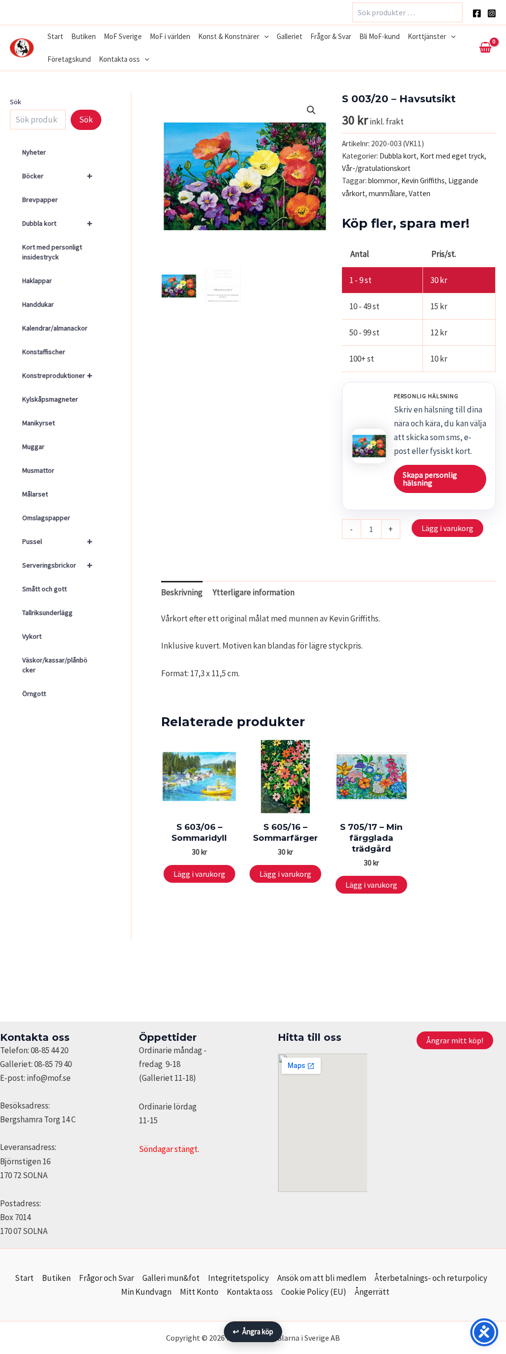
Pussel (57, 541)
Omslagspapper (46, 517)
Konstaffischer (43, 351)
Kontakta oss (119, 59)
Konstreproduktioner (57, 375)
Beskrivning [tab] (182, 592)
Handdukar (38, 304)
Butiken (83, 36)
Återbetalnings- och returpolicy (431, 1277)
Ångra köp (253, 1331)
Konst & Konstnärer (228, 36)
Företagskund (69, 59)
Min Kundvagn (146, 1291)
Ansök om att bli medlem (321, 1277)
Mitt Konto (199, 1291)
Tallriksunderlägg (47, 612)
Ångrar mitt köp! (454, 1040)
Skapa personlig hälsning (430, 479)
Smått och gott (44, 588)
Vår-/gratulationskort (376, 168)
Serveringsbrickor (57, 565)
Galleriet (289, 36)
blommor (383, 180)
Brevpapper (40, 199)
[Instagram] (491, 13)
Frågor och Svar (106, 1277)
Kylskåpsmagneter (50, 399)
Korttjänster (427, 36)
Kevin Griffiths (423, 180)
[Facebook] (476, 13)
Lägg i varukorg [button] (199, 874)
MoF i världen (170, 36)
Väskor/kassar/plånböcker (54, 665)
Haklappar (37, 280)
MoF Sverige (123, 36)
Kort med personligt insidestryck (52, 252)
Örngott (34, 693)
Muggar (33, 446)
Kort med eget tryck (452, 156)
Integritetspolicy (238, 1277)
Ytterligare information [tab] (253, 592)
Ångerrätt (372, 1291)
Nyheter (34, 152)
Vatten (419, 193)
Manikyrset (38, 422)
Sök (15, 101)
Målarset (35, 494)
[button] (264, 36)
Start (55, 36)
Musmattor (38, 470)
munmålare (387, 193)
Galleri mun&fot (171, 1277)
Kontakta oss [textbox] (35, 1037)
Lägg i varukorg (447, 528)
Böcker (57, 175)
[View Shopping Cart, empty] (485, 48)
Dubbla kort (57, 223)
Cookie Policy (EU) (313, 1291)
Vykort (32, 636)
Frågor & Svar (330, 36)
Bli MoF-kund (379, 36)
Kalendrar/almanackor (54, 328)
